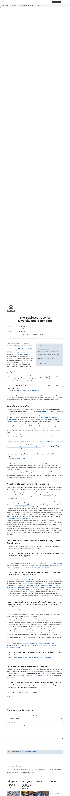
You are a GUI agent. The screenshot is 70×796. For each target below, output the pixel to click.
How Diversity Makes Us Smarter (29, 609)
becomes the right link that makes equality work (38, 567)
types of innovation (48, 411)
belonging (22, 567)
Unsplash (34, 751)
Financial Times (47, 495)
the (42, 411)
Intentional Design (49, 643)
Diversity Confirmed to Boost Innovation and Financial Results (34, 657)
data (40, 487)
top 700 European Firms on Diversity (47, 396)
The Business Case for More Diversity (29, 390)
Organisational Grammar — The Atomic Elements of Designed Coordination (13, 771)
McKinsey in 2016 (14, 435)
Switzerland (15, 522)
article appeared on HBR (22, 505)
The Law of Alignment (55, 769)
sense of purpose (30, 581)
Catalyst (22, 472)
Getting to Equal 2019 (20, 458)
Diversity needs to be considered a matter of (31, 643)
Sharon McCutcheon (25, 751)
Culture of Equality (46, 441)
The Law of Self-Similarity (41, 769)
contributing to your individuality (33, 675)
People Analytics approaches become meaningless (47, 507)
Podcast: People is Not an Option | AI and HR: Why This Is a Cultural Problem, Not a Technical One (27, 771)
